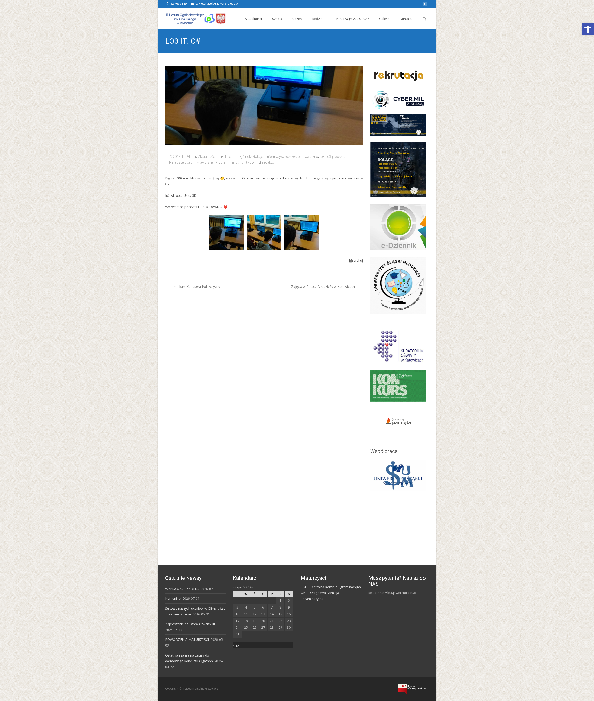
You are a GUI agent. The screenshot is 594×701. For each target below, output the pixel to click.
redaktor (268, 162)
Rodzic (317, 18)
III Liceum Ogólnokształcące (244, 156)
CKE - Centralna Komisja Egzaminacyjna (331, 587)
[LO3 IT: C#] (264, 105)
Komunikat (173, 598)
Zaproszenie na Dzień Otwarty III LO (192, 624)
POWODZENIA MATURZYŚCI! (187, 639)
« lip (236, 645)
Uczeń (297, 18)
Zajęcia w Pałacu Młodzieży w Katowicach (325, 286)
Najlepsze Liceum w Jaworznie (191, 162)
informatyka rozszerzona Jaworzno (292, 156)
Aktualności (253, 18)
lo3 (322, 156)
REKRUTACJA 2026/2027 (350, 18)
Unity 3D (247, 162)
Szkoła (277, 18)
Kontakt (406, 18)
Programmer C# (227, 162)
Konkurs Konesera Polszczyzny (194, 286)
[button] (588, 29)
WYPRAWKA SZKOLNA (182, 589)
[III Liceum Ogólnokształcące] (192, 17)
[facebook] (425, 5)
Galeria (384, 18)
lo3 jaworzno (336, 156)
